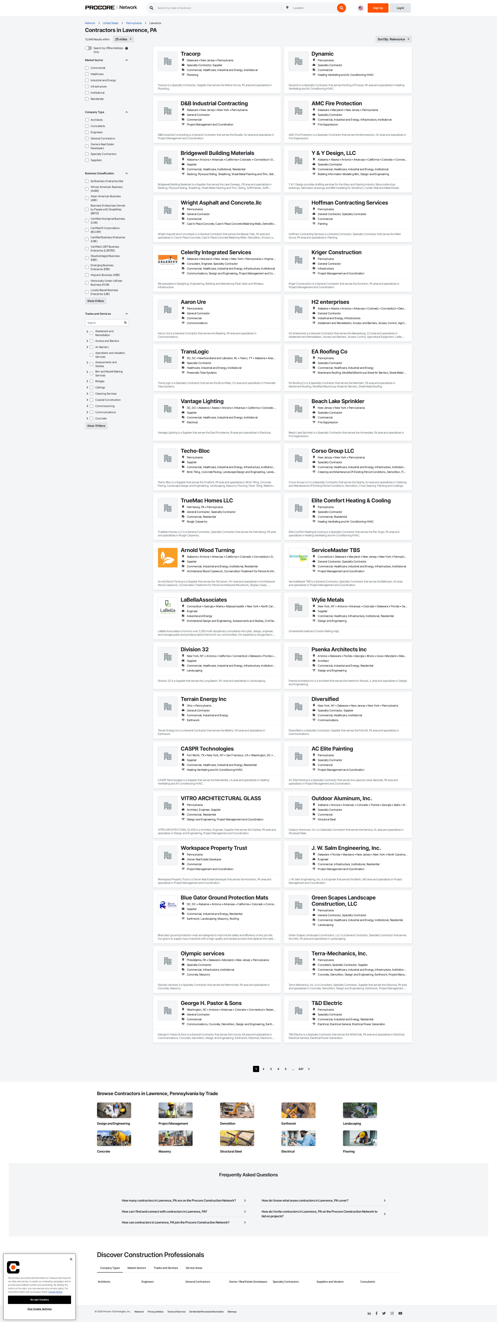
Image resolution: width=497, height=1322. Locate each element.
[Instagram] (392, 1313)
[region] (39, 1286)
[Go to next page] (309, 1069)
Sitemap (232, 1311)
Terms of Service (176, 1311)
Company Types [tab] (110, 1267)
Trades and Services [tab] (166, 1267)
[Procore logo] (100, 8)
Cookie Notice (55, 1291)
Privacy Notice (155, 1311)
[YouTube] (400, 1313)
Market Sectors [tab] (137, 1267)
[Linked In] (369, 1313)
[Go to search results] (125, 322)
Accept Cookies (39, 1299)
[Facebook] (376, 1314)
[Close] (71, 1259)
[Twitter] (384, 1313)
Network (128, 8)
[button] (86, 68)
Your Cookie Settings (39, 1308)
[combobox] (313, 8)
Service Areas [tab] (194, 1267)
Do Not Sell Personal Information (206, 1311)
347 (300, 1069)
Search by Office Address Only (108, 50)
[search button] (341, 7)
